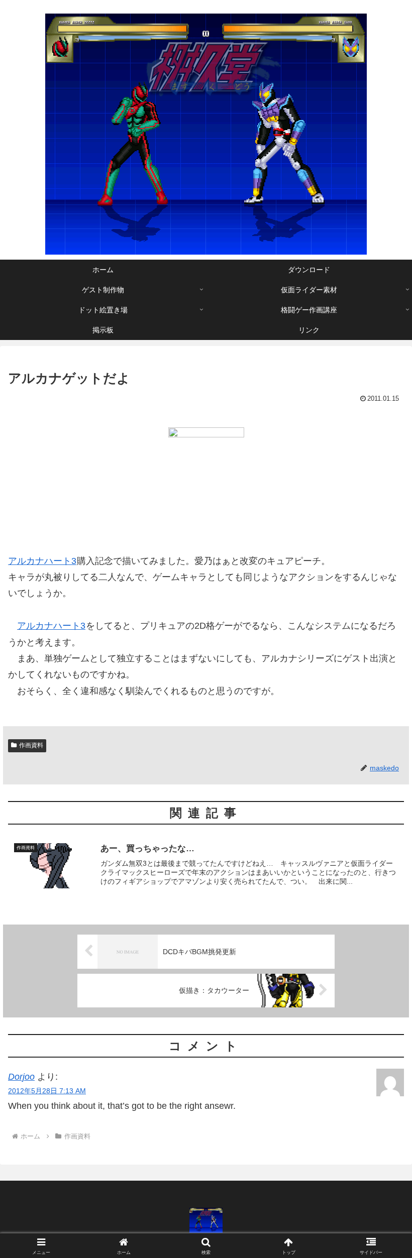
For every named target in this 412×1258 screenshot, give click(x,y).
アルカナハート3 (42, 561)
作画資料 (31, 745)
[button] (381, 1245)
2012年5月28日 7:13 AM (47, 1091)
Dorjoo (21, 1077)
